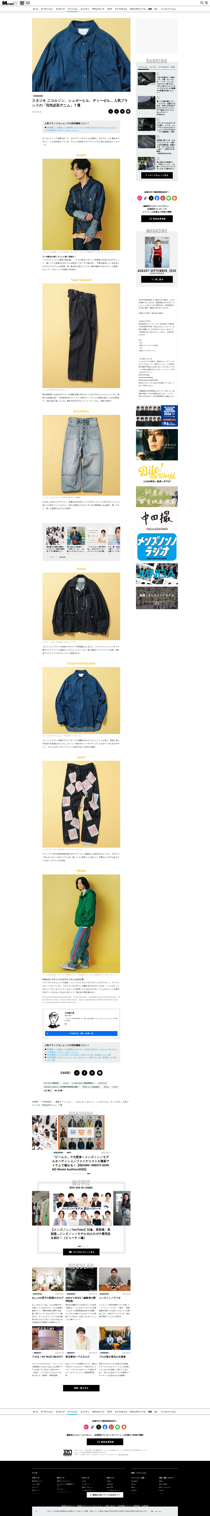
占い (156, 9)
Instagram (139, 198)
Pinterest (162, 198)
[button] (56, 557)
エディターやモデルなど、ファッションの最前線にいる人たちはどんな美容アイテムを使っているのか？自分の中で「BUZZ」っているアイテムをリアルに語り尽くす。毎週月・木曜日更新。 (47, 1369)
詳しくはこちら (156, 1511)
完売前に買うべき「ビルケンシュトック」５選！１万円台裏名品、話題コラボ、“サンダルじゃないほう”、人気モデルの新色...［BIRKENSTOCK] (166, 146)
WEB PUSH (174, 198)
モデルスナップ (98, 9)
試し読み (159, 279)
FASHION (38, 96)
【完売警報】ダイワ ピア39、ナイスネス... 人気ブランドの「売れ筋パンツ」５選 (78, 1055)
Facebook (157, 198)
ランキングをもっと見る (156, 175)
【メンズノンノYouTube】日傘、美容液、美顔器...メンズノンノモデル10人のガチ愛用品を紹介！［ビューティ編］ (80, 1233)
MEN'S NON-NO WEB (9, 3)
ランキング (60, 9)
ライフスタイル (121, 9)
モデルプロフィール (137, 9)
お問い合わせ (110, 1506)
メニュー (207, 3)
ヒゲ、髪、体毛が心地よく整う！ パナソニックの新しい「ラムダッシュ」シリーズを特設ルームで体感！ (117, 551)
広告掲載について (124, 1506)
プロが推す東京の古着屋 (112, 1356)
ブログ (109, 9)
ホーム (35, 9)
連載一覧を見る (81, 1388)
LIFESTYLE (38, 1294)
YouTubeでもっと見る (84, 1252)
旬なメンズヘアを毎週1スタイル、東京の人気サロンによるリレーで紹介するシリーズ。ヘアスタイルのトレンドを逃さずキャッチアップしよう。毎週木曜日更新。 (81, 1369)
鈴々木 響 (58, 1090)
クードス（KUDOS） (52, 1083)
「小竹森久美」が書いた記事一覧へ (81, 1033)
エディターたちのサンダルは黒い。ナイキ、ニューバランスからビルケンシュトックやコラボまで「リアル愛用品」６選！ (166, 127)
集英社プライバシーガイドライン (90, 1506)
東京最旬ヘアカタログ (78, 1356)
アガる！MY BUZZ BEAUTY (47, 1356)
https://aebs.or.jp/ (123, 1454)
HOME (35, 1102)
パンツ (115, 1087)
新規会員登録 (159, 219)
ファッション (72, 9)
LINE (128, 111)
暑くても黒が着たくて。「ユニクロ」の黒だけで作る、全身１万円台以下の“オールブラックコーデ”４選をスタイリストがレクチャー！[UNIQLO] (166, 107)
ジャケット (103, 1083)
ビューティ (85, 9)
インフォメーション (168, 9)
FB (116, 111)
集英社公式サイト (68, 1506)
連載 (150, 9)
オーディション (47, 9)
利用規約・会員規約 (141, 1506)
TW (110, 111)
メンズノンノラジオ (110, 1297)
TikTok (145, 198)
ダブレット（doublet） (91, 1087)
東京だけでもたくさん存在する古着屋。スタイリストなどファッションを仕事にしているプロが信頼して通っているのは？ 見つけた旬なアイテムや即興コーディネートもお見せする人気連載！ (114, 1369)
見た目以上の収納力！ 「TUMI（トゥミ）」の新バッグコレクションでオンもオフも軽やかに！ (128, 1161)
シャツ (65, 1083)
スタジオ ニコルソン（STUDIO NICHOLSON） (61, 1087)
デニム (106, 1087)
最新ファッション (64, 1102)
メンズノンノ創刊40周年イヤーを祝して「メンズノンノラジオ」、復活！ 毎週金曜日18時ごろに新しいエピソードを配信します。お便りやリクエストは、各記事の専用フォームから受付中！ (114, 1310)
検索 (201, 3)
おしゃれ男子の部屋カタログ (48, 1297)
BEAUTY (59, 1152)
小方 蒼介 (47, 1090)
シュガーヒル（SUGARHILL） (83, 1083)
